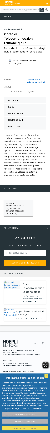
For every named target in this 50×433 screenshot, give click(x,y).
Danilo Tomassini (13, 29)
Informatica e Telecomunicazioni (36, 81)
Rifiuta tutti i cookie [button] (25, 421)
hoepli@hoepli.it (27, 365)
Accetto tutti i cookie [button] (25, 428)
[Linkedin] (35, 343)
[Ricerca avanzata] (47, 10)
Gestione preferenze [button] (25, 414)
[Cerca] (41, 10)
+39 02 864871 (11, 365)
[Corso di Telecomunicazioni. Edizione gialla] (12, 285)
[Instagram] (43, 343)
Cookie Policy (36, 408)
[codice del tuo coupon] (25, 253)
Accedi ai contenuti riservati (25, 263)
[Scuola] (20, 3)
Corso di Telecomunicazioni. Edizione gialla (34, 288)
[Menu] (2, 3)
